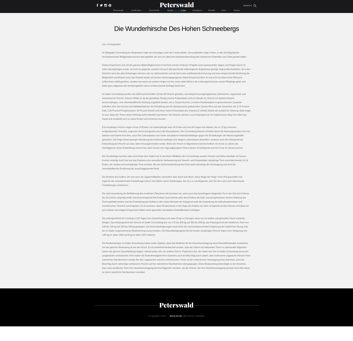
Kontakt (211, 10)
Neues (237, 10)
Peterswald (118, 10)
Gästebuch (197, 10)
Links (223, 10)
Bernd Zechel (176, 316)
